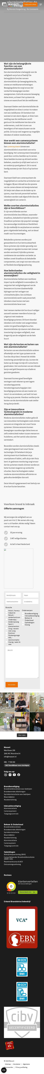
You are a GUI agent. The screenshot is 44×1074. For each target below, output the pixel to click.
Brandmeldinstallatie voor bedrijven (18, 789)
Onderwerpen (27, 610)
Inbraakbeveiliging (12, 806)
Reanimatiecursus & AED (13, 861)
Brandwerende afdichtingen (14, 791)
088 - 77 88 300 (9, 762)
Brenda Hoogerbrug (17, 9)
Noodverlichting (10, 799)
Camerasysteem (10, 811)
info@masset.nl (10, 756)
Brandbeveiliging (11, 786)
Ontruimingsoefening (12, 864)
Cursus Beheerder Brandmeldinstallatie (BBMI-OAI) (19, 858)
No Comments (32, 9)
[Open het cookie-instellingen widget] (4, 1070)
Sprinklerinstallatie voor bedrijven (17, 794)
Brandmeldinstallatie (12, 827)
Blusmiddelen (9, 797)
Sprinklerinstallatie (11, 832)
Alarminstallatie (10, 808)
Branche (9, 607)
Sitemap (8, 1064)
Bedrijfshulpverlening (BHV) (15, 854)
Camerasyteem (10, 843)
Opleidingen (9, 852)
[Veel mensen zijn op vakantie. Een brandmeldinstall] (22, 721)
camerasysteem (13, 146)
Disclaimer (16, 1064)
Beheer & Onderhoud (13, 824)
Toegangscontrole (11, 814)
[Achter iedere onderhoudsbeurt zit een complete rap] (22, 702)
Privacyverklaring (21, 1067)
